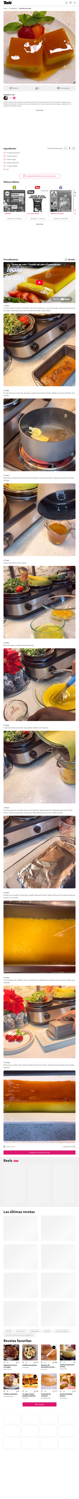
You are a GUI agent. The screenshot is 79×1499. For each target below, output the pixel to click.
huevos (47, 1331)
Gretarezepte (63, 1369)
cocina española (62, 1331)
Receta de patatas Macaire (66, 1395)
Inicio (5, 8)
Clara (10, 98)
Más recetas (39, 1404)
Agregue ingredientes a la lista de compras (41, 176)
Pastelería (13, 8)
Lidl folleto (8, 213)
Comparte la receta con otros (39, 1152)
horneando (34, 1331)
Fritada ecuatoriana (10, 1394)
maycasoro (44, 1369)
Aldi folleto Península (57, 213)
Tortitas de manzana (29, 1365)
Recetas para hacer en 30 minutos (19, 1335)
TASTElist (25, 1398)
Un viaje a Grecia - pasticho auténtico (28, 1395)
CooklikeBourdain (8, 1396)
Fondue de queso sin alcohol (67, 1365)
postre (8, 1331)
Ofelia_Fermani (7, 1369)
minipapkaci (25, 1367)
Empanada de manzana (46, 1395)
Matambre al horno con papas (10, 1366)
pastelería (20, 1331)
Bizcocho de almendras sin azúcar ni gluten (48, 1366)
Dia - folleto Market (33, 213)
